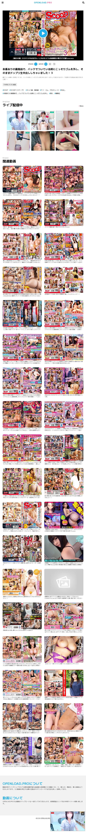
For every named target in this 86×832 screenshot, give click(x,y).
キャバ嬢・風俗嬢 (33, 90)
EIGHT (6, 90)
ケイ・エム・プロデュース (50, 90)
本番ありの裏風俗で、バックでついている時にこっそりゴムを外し (26, 93)
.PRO (43, 2)
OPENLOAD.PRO (45, 818)
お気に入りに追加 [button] (10, 85)
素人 (51, 93)
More (81, 106)
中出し (63, 90)
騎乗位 (58, 93)
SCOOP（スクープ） (17, 90)
